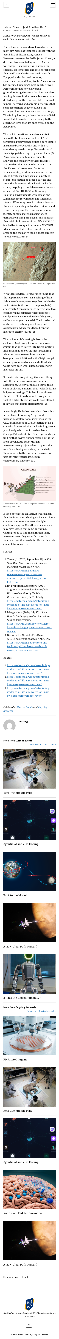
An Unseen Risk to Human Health (24, 1213)
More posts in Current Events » (43, 744)
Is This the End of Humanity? (22, 997)
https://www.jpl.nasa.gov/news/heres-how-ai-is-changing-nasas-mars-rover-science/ (29, 627)
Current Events (25, 707)
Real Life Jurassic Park (17, 793)
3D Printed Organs (15, 1059)
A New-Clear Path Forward (20, 946)
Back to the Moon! (15, 895)
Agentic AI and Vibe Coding (20, 844)
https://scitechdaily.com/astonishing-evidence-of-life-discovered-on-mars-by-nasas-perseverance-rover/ (28, 604)
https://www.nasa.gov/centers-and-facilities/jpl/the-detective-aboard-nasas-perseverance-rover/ (27, 646)
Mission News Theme (20, 1334)
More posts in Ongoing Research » (41, 1011)
